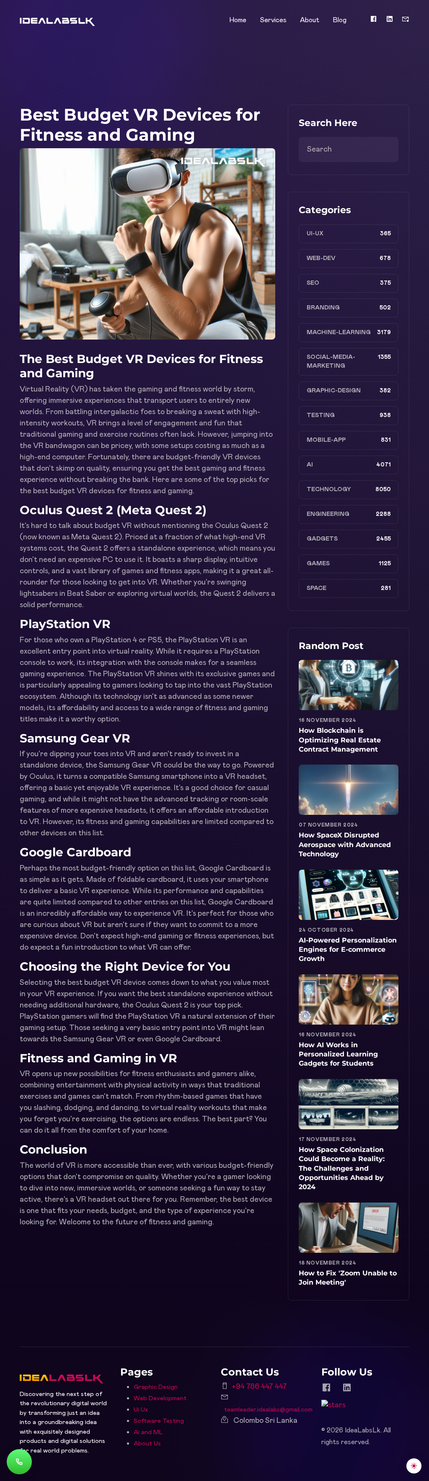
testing (321, 415)
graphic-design (334, 391)
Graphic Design (156, 1387)
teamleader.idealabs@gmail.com (268, 1410)
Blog (339, 20)
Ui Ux (141, 1409)
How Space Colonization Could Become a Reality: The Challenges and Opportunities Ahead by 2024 (342, 1168)
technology (329, 489)
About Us (147, 1443)
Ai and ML (148, 1432)
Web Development (160, 1398)
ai (310, 465)
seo (313, 283)
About (309, 20)
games (318, 564)
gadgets (322, 539)
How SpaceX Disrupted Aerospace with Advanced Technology (345, 844)
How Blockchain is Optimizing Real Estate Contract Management (340, 739)
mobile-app (326, 440)
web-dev (321, 258)
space (316, 588)
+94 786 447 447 (259, 1387)
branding (323, 308)
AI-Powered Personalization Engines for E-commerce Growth (348, 949)
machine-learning (339, 332)
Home (237, 20)
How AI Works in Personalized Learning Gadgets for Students (338, 1054)
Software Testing (159, 1421)
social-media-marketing (331, 361)
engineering (328, 514)
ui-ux (315, 234)
